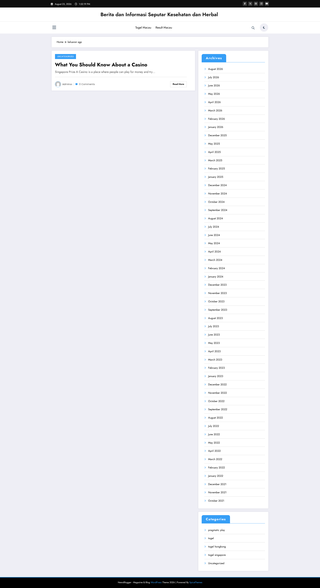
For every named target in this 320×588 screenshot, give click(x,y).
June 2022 (214, 434)
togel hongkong (217, 546)
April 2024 (214, 251)
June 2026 (214, 85)
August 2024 (215, 218)
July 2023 (213, 326)
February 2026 (216, 119)
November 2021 (217, 492)
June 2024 (214, 235)
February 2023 (216, 368)
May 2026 (214, 94)
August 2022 (215, 418)
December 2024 (217, 185)
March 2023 (215, 360)
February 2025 (216, 168)
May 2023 (214, 343)
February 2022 (216, 467)
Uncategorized (65, 56)
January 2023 (215, 376)
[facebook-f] (245, 4)
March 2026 (215, 110)
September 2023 (217, 310)
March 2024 (215, 260)
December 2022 (217, 384)
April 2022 (214, 451)
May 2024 (214, 243)
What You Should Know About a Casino (101, 64)
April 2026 (214, 102)
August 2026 (215, 69)
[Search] (253, 28)
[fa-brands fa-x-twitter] (250, 4)
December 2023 (217, 285)
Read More (178, 84)
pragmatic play (216, 530)
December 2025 (217, 135)
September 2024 (217, 210)
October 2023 (216, 301)
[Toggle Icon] (54, 27)
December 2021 (217, 484)
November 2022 (217, 393)
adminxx (67, 84)
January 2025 (215, 177)
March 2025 (215, 160)
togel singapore (217, 555)
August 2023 (215, 318)
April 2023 (214, 351)
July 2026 (213, 77)
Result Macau (164, 27)
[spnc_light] (264, 27)
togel (211, 538)
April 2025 (214, 152)
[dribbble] (256, 4)
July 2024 (213, 227)
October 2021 (216, 501)
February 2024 (216, 268)
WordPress (156, 582)
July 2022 (213, 426)
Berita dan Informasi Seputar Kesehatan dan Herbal (159, 14)
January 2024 (215, 276)
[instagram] (261, 4)
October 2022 (216, 401)
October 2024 (216, 202)
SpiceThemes (195, 582)
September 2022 (217, 409)
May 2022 (214, 443)
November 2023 (217, 293)
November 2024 (217, 193)
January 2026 (215, 127)
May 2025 (214, 144)
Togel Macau (143, 27)
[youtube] (267, 4)
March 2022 (215, 459)
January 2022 (215, 476)
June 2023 (214, 335)
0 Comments (87, 84)
